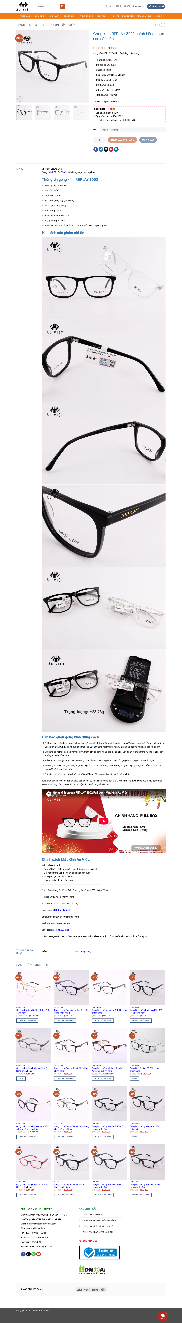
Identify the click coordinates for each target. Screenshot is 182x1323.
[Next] (83, 66)
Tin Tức (101, 16)
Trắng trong (85, 951)
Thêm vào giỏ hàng (122, 140)
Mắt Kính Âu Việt (60, 929)
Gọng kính (42, 24)
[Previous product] (163, 25)
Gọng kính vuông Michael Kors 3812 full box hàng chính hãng (32, 1127)
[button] (137, 6)
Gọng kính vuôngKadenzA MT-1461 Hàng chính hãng (146, 1011)
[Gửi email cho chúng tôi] (117, 6)
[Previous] (21, 66)
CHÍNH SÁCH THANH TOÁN (94, 1215)
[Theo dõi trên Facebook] (106, 6)
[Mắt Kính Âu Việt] (23, 6)
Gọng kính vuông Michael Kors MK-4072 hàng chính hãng (108, 1069)
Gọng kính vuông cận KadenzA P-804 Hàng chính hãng (71, 1011)
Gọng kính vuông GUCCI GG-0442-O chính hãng (32, 1011)
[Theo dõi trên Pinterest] (125, 6)
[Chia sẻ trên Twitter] (101, 149)
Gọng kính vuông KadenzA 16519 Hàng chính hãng (31, 1186)
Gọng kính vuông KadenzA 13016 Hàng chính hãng (31, 1069)
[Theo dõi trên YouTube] (128, 6)
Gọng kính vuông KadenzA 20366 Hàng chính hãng (145, 1186)
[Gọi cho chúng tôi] (121, 6)
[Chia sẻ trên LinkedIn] (116, 149)
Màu (95, 129)
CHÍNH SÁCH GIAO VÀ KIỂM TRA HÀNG (99, 1220)
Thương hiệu (86, 16)
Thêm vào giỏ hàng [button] (27, 1020)
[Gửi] (62, 6)
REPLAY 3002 (59, 172)
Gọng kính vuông (65, 24)
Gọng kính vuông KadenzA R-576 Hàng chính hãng (69, 1186)
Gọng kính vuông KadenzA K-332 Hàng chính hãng (107, 1186)
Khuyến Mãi (128, 16)
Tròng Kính (69, 16)
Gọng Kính (39, 16)
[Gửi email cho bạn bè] (106, 149)
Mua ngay (148, 140)
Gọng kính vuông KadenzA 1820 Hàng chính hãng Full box (71, 1127)
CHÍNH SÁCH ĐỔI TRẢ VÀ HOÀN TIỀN (98, 1226)
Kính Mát (54, 16)
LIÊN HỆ (158, 16)
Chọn (21, 1078)
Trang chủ (23, 24)
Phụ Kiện (114, 16)
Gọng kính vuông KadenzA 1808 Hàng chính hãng (109, 1011)
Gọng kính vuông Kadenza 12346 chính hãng (145, 1127)
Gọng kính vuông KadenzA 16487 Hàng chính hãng (107, 1127)
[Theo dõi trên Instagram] (110, 6)
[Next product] (157, 25)
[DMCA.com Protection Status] (92, 1269)
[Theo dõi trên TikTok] (114, 6)
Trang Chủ (25, 16)
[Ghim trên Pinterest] (111, 149)
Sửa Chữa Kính (144, 16)
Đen (77, 951)
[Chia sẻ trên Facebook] (95, 149)
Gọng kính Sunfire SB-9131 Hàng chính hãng (145, 1069)
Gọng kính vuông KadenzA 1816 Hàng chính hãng (71, 1069)
